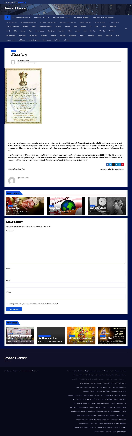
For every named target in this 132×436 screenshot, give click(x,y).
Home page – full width (89, 391)
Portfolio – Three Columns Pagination (116, 407)
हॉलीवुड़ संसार (22, 35)
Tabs (117, 423)
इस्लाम (117, 35)
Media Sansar (85, 22)
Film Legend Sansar (28, 22)
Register (124, 415)
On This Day (114, 22)
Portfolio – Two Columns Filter (79, 411)
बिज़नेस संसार (113, 26)
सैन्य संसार (92, 31)
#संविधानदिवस (33, 63)
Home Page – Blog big (120, 383)
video (77, 31)
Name (8, 268)
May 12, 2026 (13, 341)
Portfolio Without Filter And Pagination (86, 415)
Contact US (82, 379)
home (124, 379)
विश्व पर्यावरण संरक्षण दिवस (17, 169)
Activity (98, 371)
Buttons (108, 375)
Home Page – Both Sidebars (99, 387)
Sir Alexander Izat (47, 338)
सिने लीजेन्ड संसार (10, 35)
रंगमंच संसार (62, 35)
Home (68, 371)
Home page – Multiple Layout (118, 391)
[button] (126, 29)
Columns (124, 375)
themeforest (123, 423)
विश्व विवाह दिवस (13, 208)
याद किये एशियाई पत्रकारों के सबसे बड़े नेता (20, 337)
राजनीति (8, 31)
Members (79, 399)
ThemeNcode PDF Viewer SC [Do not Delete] (108, 427)
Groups (116, 379)
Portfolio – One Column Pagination (79, 407)
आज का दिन (58, 26)
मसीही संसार (22, 40)
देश (90, 26)
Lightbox (124, 395)
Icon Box (97, 395)
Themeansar (35, 371)
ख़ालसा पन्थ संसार (10, 40)
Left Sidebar (117, 395)
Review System (80, 419)
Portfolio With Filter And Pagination (117, 411)
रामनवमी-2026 (105, 338)
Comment (9, 231)
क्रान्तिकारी (25, 26)
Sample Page (97, 419)
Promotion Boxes (110, 415)
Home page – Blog (108, 383)
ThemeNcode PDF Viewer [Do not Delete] (84, 427)
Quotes (119, 415)
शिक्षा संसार (61, 31)
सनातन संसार (109, 35)
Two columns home (99, 431)
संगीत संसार (44, 35)
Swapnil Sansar (15, 8)
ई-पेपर (69, 31)
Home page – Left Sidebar (103, 391)
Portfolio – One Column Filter (118, 403)
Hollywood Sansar (48, 22)
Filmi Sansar (11, 22)
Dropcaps (101, 379)
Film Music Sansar (81, 17)
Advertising (123, 371)
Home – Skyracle (84, 383)
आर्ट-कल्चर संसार (39, 31)
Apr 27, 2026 (44, 341)
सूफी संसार (66, 40)
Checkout (117, 375)
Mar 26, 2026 (105, 341)
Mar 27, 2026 (75, 341)
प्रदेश (96, 26)
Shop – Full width (98, 423)
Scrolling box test (83, 423)
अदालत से (67, 26)
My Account (86, 399)
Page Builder (123, 399)
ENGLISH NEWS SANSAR (61, 17)
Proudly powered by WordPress (12, 371)
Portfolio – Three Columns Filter (97, 407)
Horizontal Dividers (88, 395)
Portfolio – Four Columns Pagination (100, 403)
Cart (113, 375)
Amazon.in (76, 375)
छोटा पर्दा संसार (51, 31)
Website (8, 292)
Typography (108, 431)
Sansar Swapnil (25, 341)
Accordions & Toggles (83, 371)
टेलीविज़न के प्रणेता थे (98, 208)
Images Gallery (109, 395)
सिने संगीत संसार (33, 35)
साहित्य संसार (72, 35)
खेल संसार (83, 26)
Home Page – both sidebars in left (117, 387)
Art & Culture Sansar (21, 17)
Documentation (94, 379)
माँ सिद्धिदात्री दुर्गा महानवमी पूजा (80, 338)
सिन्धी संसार (57, 40)
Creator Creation (41, 17)
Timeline (124, 427)
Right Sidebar (89, 419)
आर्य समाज (53, 35)
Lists (74, 399)
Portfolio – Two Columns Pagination (97, 411)
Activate (93, 371)
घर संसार (100, 35)
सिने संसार (111, 31)
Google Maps (109, 379)
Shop (91, 423)
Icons (102, 395)
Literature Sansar (68, 22)
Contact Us (74, 379)
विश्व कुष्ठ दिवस (54, 208)
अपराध (75, 26)
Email (8, 280)
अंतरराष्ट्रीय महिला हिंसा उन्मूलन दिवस (111, 169)
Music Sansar (100, 22)
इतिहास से (82, 35)
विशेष (30, 31)
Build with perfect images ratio (97, 375)
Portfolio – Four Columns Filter (82, 403)
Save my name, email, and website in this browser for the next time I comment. (33, 304)
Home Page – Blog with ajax (83, 387)
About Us (74, 371)
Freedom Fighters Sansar (103, 17)
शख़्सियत (23, 31)
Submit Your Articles (109, 423)
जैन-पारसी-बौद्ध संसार (34, 40)
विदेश (15, 31)
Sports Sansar (12, 26)
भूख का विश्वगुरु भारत (121, 431)
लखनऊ (34, 26)
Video (114, 431)
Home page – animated (96, 383)
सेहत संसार (91, 35)
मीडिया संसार (102, 31)
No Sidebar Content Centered (98, 399)
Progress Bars (101, 415)
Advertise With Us (114, 371)
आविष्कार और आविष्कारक (45, 26)
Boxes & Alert (84, 375)
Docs (87, 379)
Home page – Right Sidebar (75, 395)
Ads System (105, 371)
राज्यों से (104, 26)
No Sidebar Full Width (112, 399)
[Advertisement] (66, 133)
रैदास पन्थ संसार (47, 40)
